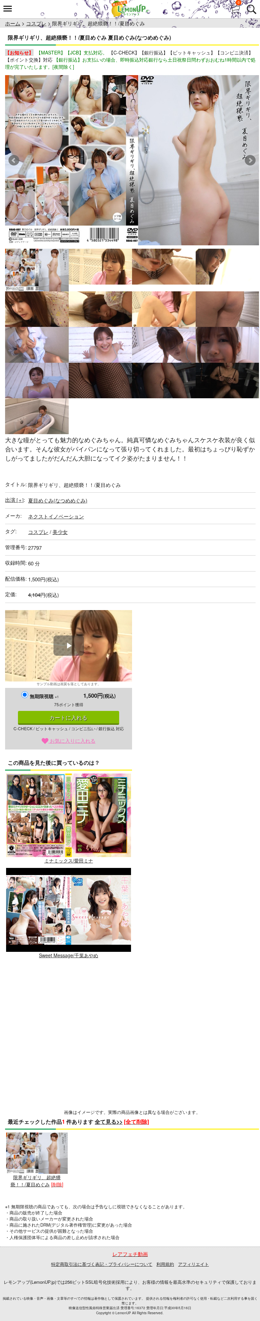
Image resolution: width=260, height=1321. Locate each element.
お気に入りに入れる (71, 740)
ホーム (12, 23)
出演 (14, 499)
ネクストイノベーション (56, 516)
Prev (13, 160)
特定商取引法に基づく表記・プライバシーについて (101, 1264)
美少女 (60, 531)
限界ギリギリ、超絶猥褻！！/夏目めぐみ (35, 1181)
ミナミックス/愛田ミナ (68, 860)
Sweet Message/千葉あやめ (68, 955)
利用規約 (165, 1264)
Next (250, 160)
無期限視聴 (44, 696)
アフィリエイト (193, 1264)
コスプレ (36, 23)
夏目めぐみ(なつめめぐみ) (57, 500)
